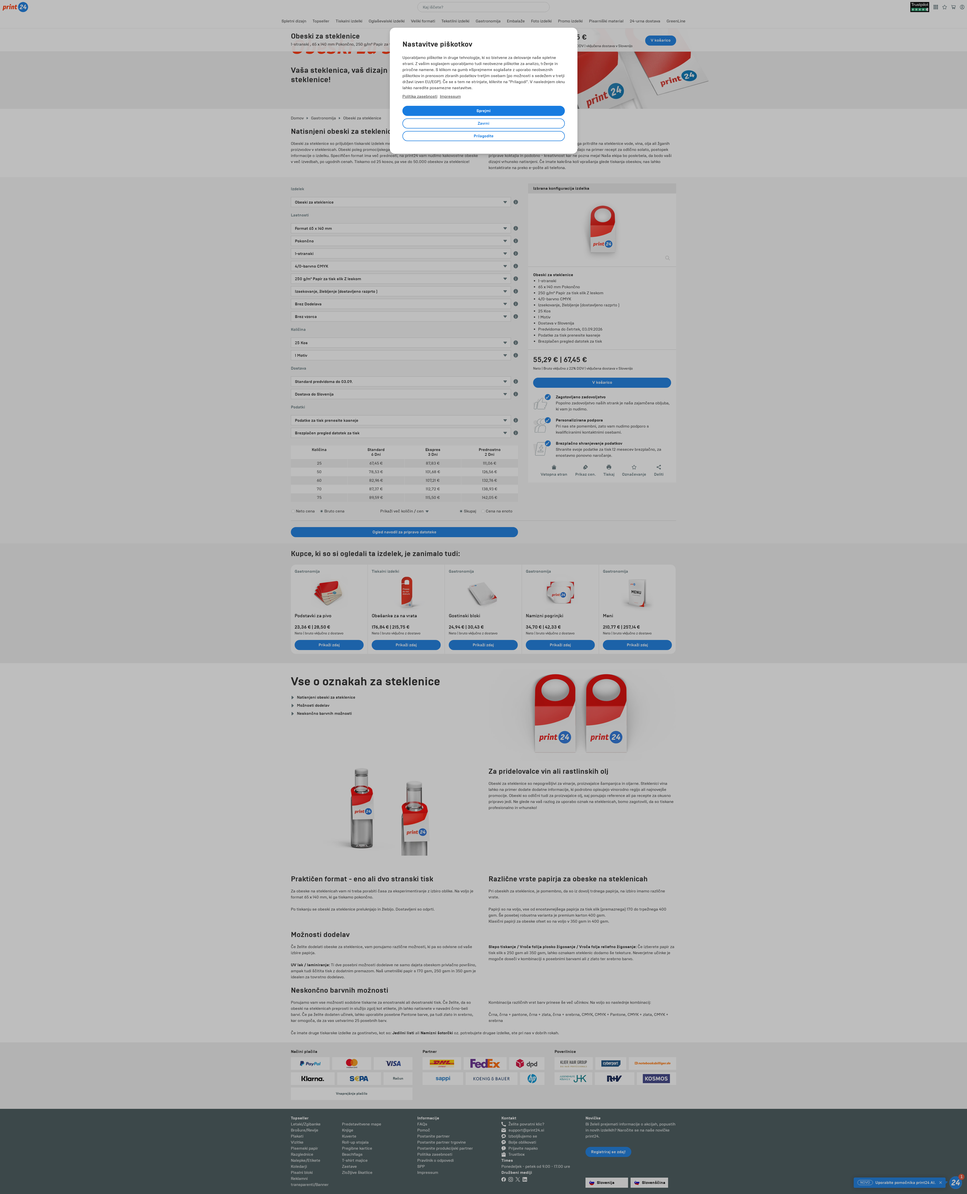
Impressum (450, 96)
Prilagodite (484, 136)
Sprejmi (483, 110)
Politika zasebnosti (419, 96)
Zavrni (483, 123)
